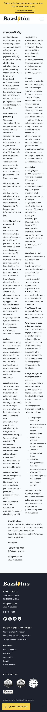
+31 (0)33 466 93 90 (11, 595)
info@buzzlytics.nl (16, 551)
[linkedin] (5, 619)
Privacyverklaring (9, 700)
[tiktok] (19, 619)
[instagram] (10, 619)
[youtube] (15, 619)
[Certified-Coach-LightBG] (21, 679)
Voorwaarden (29, 700)
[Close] (43, 706)
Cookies (20, 700)
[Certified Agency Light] (8, 679)
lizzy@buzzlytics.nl (33, 308)
